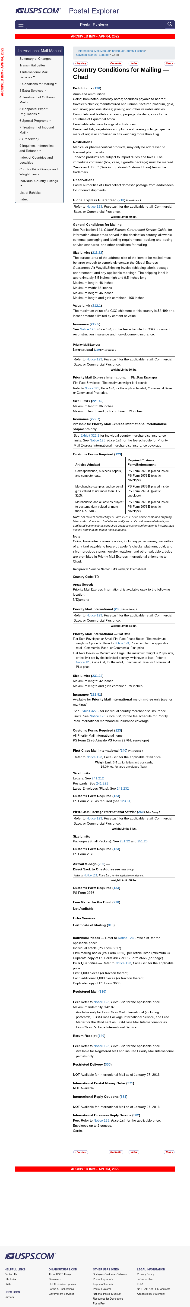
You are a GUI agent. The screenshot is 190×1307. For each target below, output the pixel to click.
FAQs (8, 1284)
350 (108, 1064)
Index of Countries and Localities (36, 160)
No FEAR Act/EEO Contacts (153, 1289)
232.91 (96, 694)
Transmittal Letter (32, 65)
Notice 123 (94, 206)
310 (111, 925)
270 (116, 902)
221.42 (97, 401)
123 (118, 454)
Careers (9, 1297)
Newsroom (55, 1279)
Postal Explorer (94, 10)
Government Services (61, 1293)
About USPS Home (60, 1274)
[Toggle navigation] (21, 25)
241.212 (98, 778)
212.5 (95, 324)
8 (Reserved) (29, 139)
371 (130, 1083)
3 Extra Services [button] (31, 90)
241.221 (102, 783)
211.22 (97, 252)
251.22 (125, 841)
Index (23, 199)
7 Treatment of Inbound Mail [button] (37, 129)
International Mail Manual (40, 50)
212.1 (96, 305)
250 (141, 812)
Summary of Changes (35, 58)
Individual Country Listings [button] (38, 181)
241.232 (123, 788)
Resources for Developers (108, 1298)
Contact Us (11, 1274)
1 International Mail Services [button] (33, 74)
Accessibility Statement (151, 1293)
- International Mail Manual (93, 51)
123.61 (125, 801)
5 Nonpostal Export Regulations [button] (33, 111)
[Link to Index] (134, 63)
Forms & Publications (61, 1289)
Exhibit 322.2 (89, 435)
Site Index (10, 1279)
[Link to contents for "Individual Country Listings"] (116, 63)
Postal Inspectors (103, 1279)
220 (97, 349)
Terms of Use (144, 1279)
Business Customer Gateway (110, 1274)
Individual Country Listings (128, 51)
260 (101, 864)
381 (123, 1096)
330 (102, 991)
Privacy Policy (145, 1274)
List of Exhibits (30, 192)
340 (101, 1036)
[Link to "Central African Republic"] (80, 63)
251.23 (142, 841)
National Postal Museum (107, 1293)
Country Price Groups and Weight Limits (39, 171)
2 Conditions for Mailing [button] (36, 84)
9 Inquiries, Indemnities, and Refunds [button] (37, 148)
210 (121, 200)
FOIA (140, 1284)
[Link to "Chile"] (169, 63)
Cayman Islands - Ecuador (93, 54)
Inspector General (103, 1284)
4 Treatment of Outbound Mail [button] (38, 99)
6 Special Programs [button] (33, 120)
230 (117, 609)
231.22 (97, 676)
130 (97, 88)
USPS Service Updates (62, 1284)
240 (123, 750)
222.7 (95, 419)
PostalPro (98, 1303)
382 (136, 1115)
